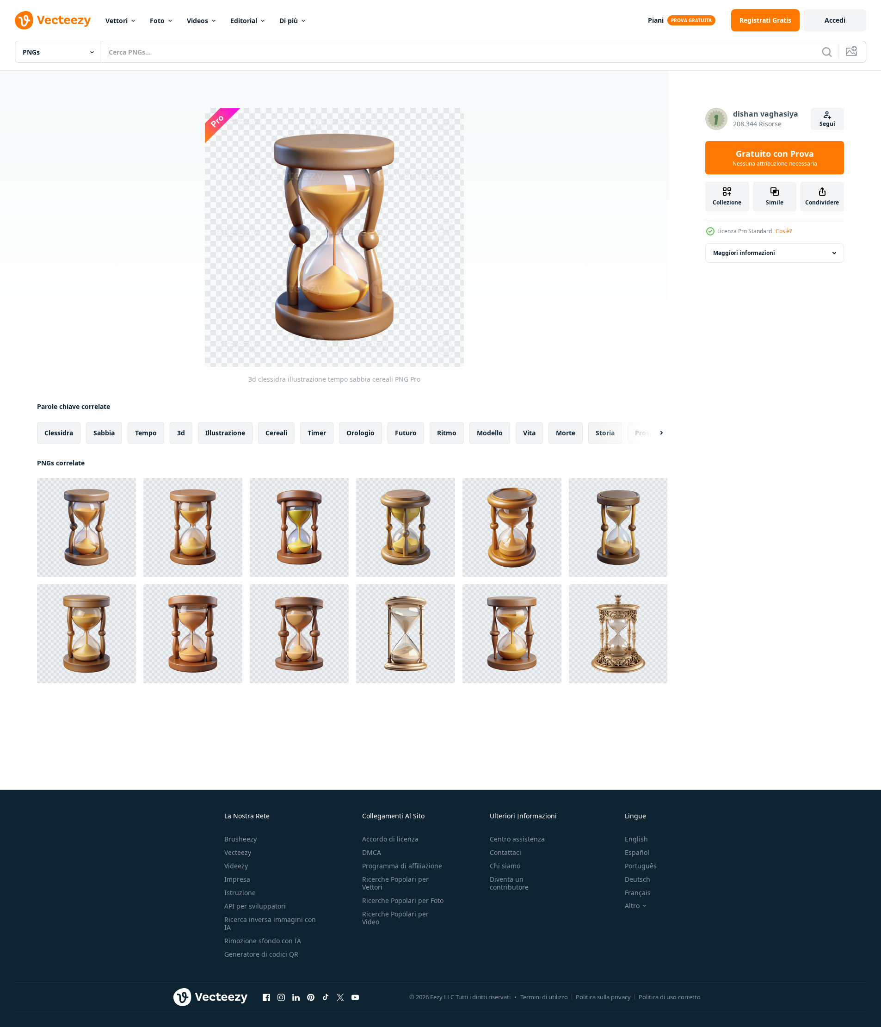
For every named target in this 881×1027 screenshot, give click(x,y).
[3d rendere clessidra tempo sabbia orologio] (299, 633)
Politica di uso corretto (670, 997)
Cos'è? (784, 231)
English (636, 839)
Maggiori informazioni (744, 253)
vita (529, 432)
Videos (197, 20)
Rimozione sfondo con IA (262, 940)
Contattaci (505, 852)
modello (490, 432)
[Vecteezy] (53, 20)
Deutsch (637, 879)
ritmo (446, 432)
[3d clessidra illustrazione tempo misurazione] (511, 527)
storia (605, 432)
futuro (406, 432)
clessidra (58, 432)
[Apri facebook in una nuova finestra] (266, 997)
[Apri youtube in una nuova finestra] (355, 997)
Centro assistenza (517, 839)
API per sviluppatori (255, 906)
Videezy (236, 865)
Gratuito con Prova (775, 157)
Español (637, 852)
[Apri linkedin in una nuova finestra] (296, 997)
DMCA (371, 852)
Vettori (116, 20)
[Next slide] (653, 433)
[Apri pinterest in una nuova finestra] (310, 997)
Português (641, 865)
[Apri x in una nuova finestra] (340, 997)
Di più (288, 20)
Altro (632, 905)
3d (181, 432)
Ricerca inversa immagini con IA (270, 923)
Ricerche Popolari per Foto (403, 900)
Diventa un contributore (509, 883)
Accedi (835, 20)
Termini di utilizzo (544, 997)
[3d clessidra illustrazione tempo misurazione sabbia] (299, 527)
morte (565, 432)
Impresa (237, 879)
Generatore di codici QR (261, 954)
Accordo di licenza (390, 839)
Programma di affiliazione (402, 865)
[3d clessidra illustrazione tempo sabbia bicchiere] (192, 633)
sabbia (104, 432)
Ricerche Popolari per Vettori (395, 883)
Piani (656, 20)
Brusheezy (240, 839)
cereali (276, 432)
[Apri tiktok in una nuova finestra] (325, 997)
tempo (146, 432)
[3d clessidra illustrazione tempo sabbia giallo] (192, 527)
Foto (157, 20)
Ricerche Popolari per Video (395, 917)
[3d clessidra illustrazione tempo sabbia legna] (405, 527)
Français (638, 892)
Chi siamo (505, 865)
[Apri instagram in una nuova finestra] (281, 997)
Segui (827, 124)
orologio (360, 432)
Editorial (243, 20)
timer (317, 432)
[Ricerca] (826, 51)
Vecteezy (237, 852)
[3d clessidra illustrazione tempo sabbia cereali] (86, 527)
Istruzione (240, 892)
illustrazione (225, 432)
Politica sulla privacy (603, 997)
